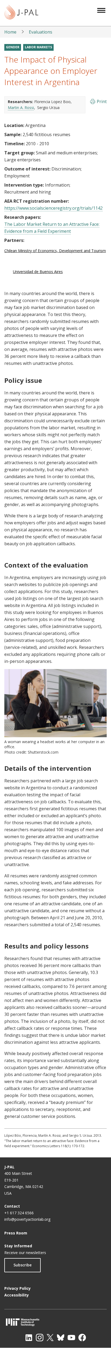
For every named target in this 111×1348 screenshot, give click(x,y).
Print (102, 101)
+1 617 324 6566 (19, 1212)
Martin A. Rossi (21, 107)
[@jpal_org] (39, 1337)
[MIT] (55, 1322)
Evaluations (40, 32)
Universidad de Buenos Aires (38, 271)
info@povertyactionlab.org (27, 1219)
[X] (50, 1337)
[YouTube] (71, 1337)
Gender (12, 47)
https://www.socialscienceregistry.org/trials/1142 (53, 208)
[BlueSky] (60, 1337)
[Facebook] (82, 1337)
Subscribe (22, 1264)
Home (10, 32)
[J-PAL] (21, 13)
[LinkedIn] (29, 1337)
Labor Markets (38, 47)
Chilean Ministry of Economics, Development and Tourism (55, 250)
